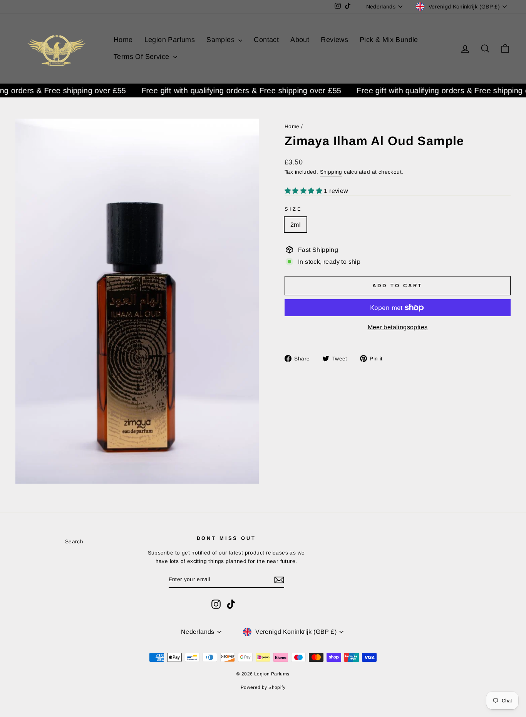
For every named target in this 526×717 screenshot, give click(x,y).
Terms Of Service (142, 56)
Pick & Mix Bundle (389, 40)
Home (123, 40)
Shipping (331, 172)
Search (74, 541)
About (299, 40)
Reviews (334, 40)
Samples (221, 40)
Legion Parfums (169, 40)
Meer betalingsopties (398, 327)
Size (293, 209)
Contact (266, 40)
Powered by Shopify (263, 687)
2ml (295, 224)
